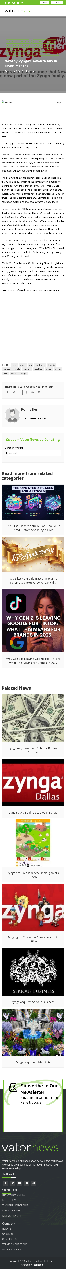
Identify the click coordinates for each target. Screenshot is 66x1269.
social (48, 369)
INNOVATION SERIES (13, 1194)
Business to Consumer (45, 41)
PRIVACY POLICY (11, 1249)
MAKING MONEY (11, 1210)
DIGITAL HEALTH (11, 1215)
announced (7, 124)
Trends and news (50, 53)
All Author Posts (36, 418)
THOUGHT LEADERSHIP (15, 1205)
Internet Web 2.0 (15, 53)
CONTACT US (9, 1239)
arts (14, 365)
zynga (23, 373)
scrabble (38, 369)
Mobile (17, 369)
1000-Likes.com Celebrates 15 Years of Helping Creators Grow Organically (33, 580)
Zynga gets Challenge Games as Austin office (33, 939)
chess (23, 365)
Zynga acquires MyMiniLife (33, 1062)
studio (58, 369)
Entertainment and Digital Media (23, 45)
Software (32, 53)
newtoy (27, 369)
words (14, 373)
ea (30, 365)
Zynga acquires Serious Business (33, 1002)
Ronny (32, 71)
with (6, 373)
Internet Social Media (41, 49)
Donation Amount (14, 447)
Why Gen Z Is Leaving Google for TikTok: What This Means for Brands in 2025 (33, 661)
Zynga (58, 102)
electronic (40, 365)
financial (48, 45)
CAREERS (7, 1233)
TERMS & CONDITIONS (14, 1244)
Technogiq (37, 1264)
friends (51, 365)
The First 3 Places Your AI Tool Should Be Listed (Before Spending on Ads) (33, 528)
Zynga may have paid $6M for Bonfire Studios (33, 750)
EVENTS (6, 1228)
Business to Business (17, 41)
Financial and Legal (16, 49)
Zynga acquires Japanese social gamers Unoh (33, 875)
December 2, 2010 (14, 71)
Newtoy (55, 124)
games (7, 369)
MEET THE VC (9, 1200)
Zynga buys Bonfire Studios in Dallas (33, 812)
